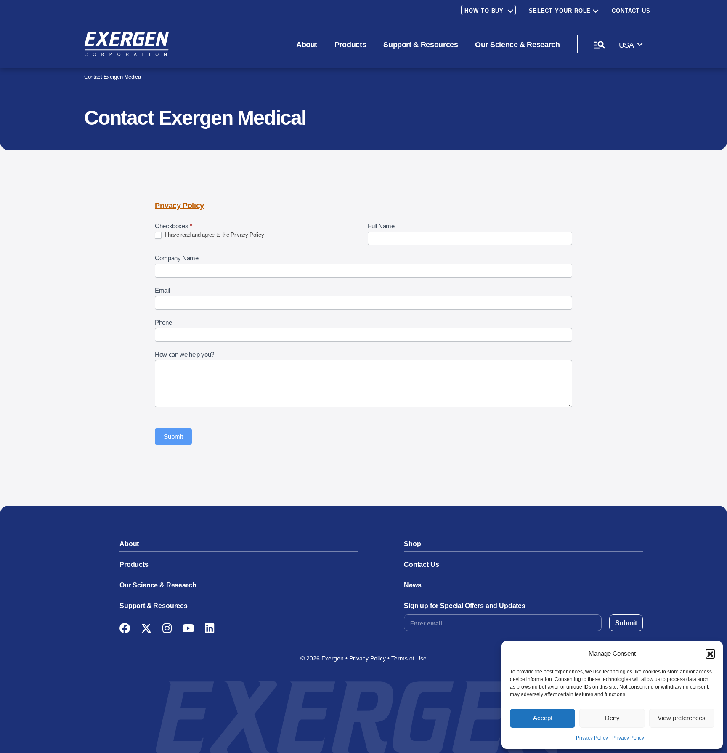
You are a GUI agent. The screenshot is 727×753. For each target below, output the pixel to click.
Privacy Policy (592, 738)
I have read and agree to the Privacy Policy (213, 235)
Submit (173, 436)
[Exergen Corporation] (126, 44)
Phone (163, 322)
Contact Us (631, 11)
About (306, 44)
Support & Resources (420, 44)
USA (626, 45)
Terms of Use (409, 658)
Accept (542, 717)
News (412, 585)
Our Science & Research (517, 44)
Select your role (560, 11)
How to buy (484, 11)
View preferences (682, 717)
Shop (412, 543)
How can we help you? (184, 354)
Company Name (177, 258)
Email (162, 290)
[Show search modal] (599, 44)
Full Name (381, 226)
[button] (710, 653)
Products (350, 44)
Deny (612, 717)
